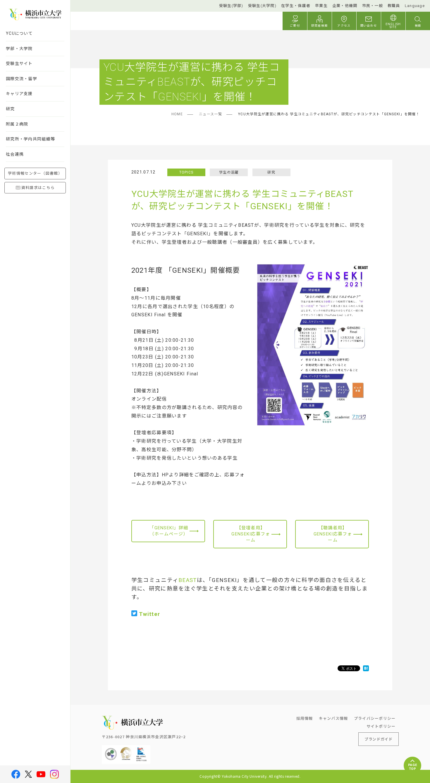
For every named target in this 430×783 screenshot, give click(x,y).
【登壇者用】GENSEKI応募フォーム (250, 534)
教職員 (394, 6)
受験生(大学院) (262, 6)
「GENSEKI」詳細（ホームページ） (168, 531)
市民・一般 (372, 6)
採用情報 (304, 718)
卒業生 (321, 6)
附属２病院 (17, 124)
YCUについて (19, 33)
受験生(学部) (231, 6)
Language (415, 6)
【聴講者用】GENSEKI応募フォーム (333, 534)
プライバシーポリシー (375, 718)
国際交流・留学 (21, 78)
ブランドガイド (378, 739)
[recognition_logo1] (111, 750)
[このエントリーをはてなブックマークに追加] (366, 668)
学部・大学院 (19, 48)
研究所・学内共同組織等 (30, 139)
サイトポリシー (381, 726)
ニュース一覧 (210, 114)
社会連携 (15, 154)
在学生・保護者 (295, 6)
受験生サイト (19, 63)
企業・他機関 (344, 6)
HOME (177, 114)
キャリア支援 (19, 93)
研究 (10, 109)
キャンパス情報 (333, 718)
